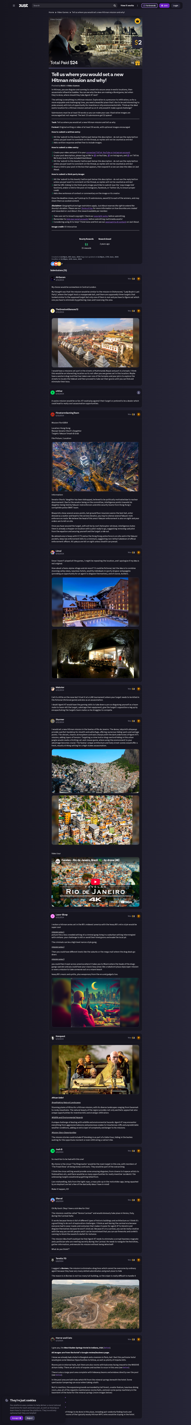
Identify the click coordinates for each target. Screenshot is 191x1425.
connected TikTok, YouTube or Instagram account (108, 152)
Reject (29, 1418)
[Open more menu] (137, 5)
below (107, 1347)
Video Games (63, 12)
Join (165, 5)
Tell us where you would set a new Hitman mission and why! (98, 12)
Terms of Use (87, 208)
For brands (151, 5)
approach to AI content (115, 222)
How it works (127, 5)
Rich (63, 85)
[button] (95, 289)
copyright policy (101, 216)
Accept (15, 1418)
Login (175, 5)
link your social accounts (77, 219)
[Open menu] (14, 5)
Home (51, 12)
